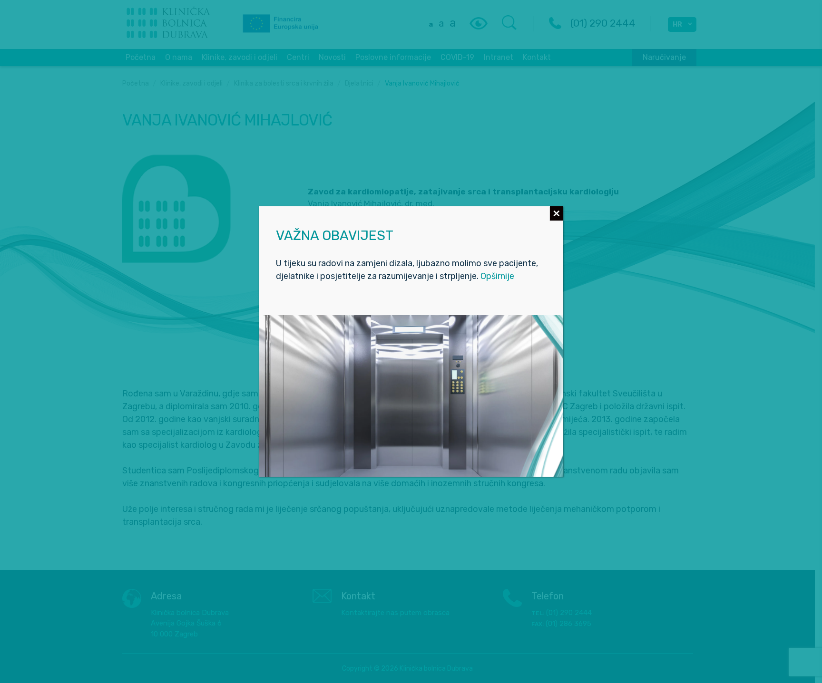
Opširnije (497, 276)
